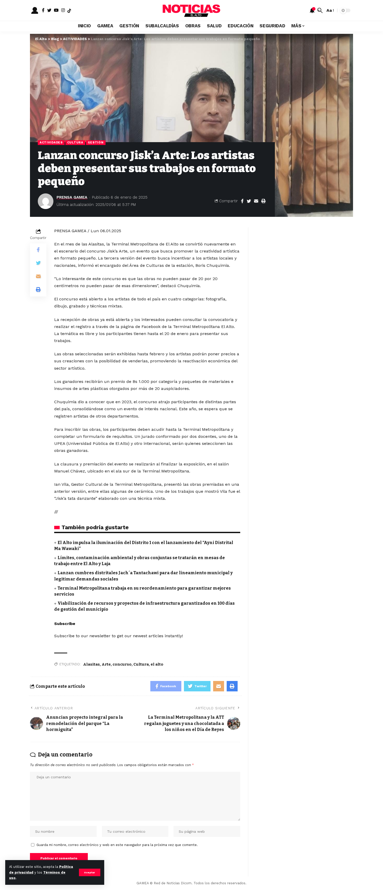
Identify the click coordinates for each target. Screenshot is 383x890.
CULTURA (75, 142)
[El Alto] (191, 10)
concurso (122, 664)
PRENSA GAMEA (72, 197)
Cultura (141, 664)
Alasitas (91, 664)
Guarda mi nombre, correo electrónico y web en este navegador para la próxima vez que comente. (117, 845)
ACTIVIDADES (51, 142)
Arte (106, 664)
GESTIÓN (96, 142)
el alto (157, 664)
